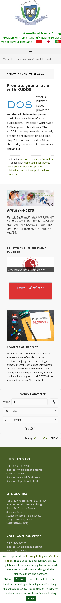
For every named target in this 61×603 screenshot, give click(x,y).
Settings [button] (20, 579)
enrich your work (16, 166)
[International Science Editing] (30, 12)
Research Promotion (42, 159)
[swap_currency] (54, 401)
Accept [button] (31, 598)
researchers (13, 174)
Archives (24, 159)
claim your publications (36, 162)
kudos (29, 166)
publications (26, 170)
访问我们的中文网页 (20, 211)
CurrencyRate (41, 438)
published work (42, 170)
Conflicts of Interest (22, 347)
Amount (7, 401)
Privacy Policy (35, 556)
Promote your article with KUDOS (28, 87)
